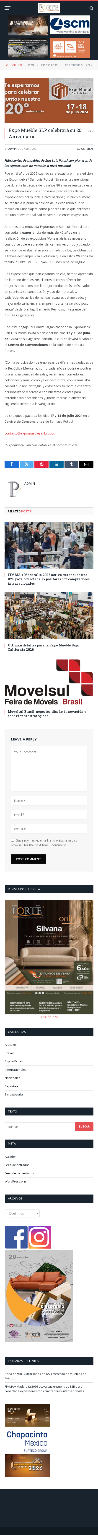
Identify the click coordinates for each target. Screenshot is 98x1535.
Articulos (11, 1045)
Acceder (10, 1157)
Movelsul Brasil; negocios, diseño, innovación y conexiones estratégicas (47, 713)
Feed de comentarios (19, 1173)
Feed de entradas (17, 1165)
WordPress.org (15, 1181)
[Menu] (7, 8)
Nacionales (12, 1078)
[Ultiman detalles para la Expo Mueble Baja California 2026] (49, 615)
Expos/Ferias (85, 148)
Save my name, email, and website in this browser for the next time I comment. (44, 842)
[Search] (91, 8)
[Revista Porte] (49, 8)
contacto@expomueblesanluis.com (30, 433)
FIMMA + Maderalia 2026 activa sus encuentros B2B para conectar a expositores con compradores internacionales (49, 579)
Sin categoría (14, 1094)
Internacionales (15, 1070)
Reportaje (11, 1086)
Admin (12, 148)
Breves (10, 1053)
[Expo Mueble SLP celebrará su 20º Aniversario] (49, 100)
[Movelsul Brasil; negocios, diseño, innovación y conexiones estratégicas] (49, 681)
